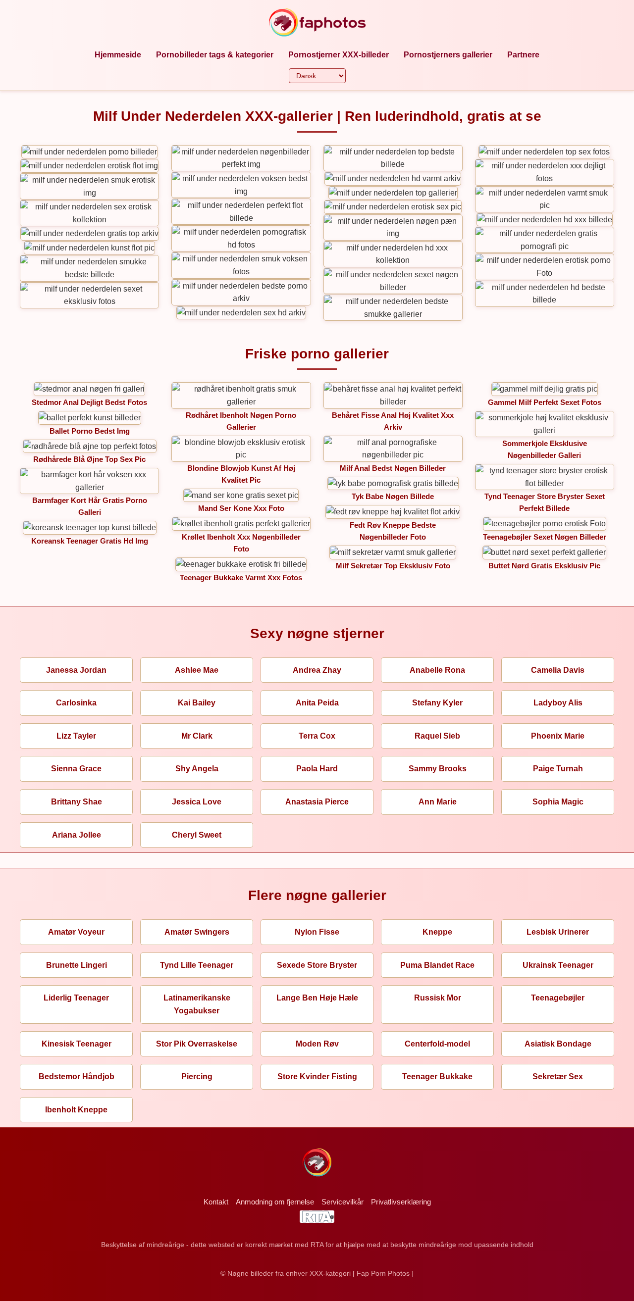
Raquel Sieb (437, 736)
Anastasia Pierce (317, 802)
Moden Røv (317, 1044)
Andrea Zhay (317, 670)
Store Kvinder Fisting (317, 1076)
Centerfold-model (437, 1044)
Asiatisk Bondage (558, 1044)
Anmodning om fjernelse (275, 1202)
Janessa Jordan (76, 670)
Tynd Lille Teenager (196, 965)
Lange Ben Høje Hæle (317, 998)
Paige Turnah (558, 768)
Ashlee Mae (196, 670)
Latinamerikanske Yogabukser (196, 1004)
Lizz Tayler (76, 736)
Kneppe (437, 932)
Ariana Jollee (76, 835)
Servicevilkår (342, 1202)
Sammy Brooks (438, 768)
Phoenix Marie (557, 736)
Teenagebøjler (557, 998)
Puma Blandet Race (437, 965)
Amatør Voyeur (76, 932)
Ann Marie (438, 802)
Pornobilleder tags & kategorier (214, 54)
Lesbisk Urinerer (558, 932)
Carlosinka (76, 703)
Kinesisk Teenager (76, 1044)
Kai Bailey (196, 703)
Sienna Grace (76, 768)
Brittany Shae (76, 802)
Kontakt (216, 1202)
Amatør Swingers (196, 932)
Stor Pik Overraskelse (196, 1044)
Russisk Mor (437, 998)
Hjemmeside (118, 54)
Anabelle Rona (437, 670)
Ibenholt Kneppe (76, 1109)
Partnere (523, 54)
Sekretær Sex (557, 1076)
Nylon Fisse (317, 932)
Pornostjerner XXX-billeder (338, 54)
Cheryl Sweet (196, 835)
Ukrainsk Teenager (558, 965)
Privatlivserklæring (401, 1202)
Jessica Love (196, 802)
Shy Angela (196, 768)
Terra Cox (317, 736)
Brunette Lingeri (76, 965)
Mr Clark (196, 736)
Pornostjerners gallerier (448, 54)
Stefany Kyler (437, 703)
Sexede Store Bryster (317, 965)
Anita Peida (317, 703)
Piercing (196, 1076)
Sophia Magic (557, 802)
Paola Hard (317, 768)
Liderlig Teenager (76, 998)
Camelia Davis (557, 670)
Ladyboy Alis (557, 703)
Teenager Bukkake (437, 1076)
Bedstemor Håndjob (76, 1076)
